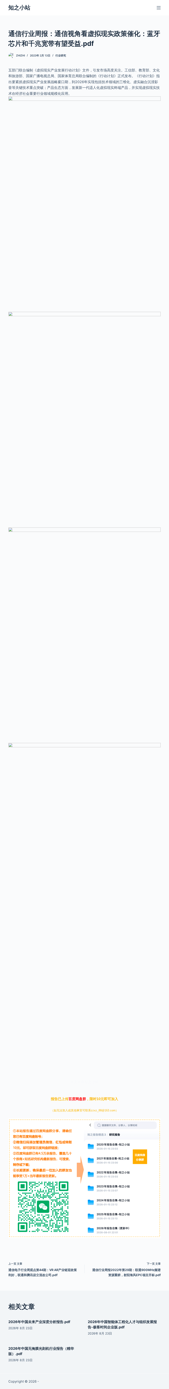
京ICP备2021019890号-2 (58, 1381)
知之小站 (19, 7)
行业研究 (60, 55)
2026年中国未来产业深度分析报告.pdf (39, 1322)
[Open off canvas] (159, 8)
